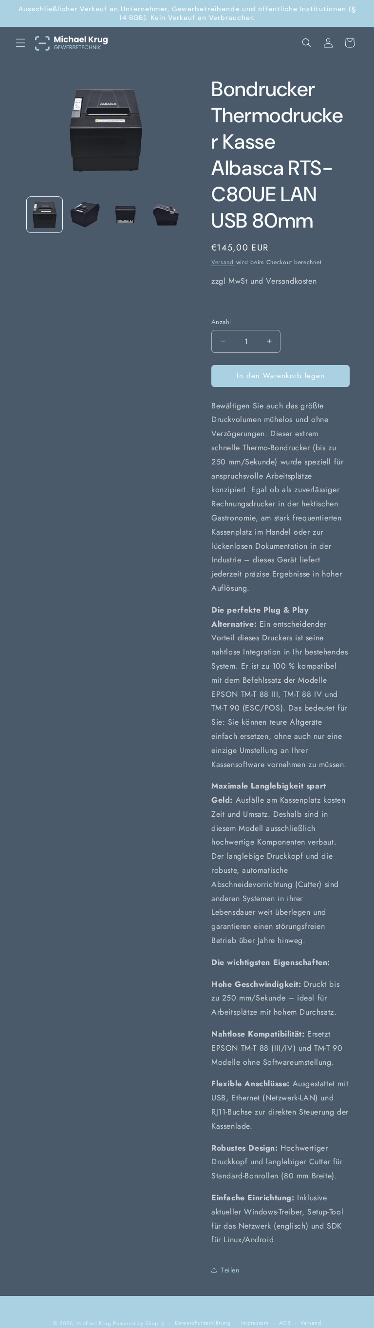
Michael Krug (93, 1323)
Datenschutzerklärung (203, 1323)
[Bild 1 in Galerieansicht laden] (44, 214)
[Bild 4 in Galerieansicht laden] (166, 214)
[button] (20, 43)
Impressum (255, 1323)
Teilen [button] (230, 1270)
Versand (222, 262)
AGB (285, 1323)
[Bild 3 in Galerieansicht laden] (125, 214)
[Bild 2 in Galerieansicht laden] (85, 214)
